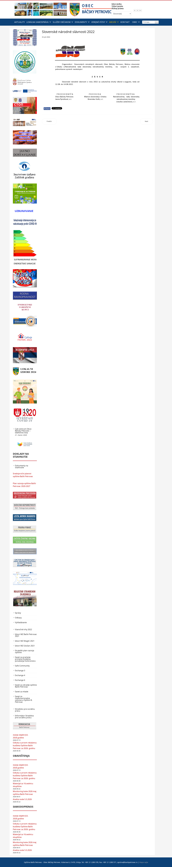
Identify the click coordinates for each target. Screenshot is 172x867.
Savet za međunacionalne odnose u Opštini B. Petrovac (23, 699)
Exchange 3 (20, 670)
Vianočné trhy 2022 (23, 629)
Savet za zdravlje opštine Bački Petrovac (26, 686)
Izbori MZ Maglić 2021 (24, 641)
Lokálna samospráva (37, 22)
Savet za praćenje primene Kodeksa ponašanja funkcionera (25, 659)
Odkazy (18, 617)
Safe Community (22, 666)
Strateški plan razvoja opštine (24, 651)
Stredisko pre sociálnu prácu (25, 710)
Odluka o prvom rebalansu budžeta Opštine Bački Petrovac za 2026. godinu (25, 745)
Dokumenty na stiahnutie (21, 466)
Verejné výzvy (98, 22)
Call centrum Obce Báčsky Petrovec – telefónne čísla (23, 432)
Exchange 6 (20, 680)
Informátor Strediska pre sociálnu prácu (24, 716)
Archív (112, 22)
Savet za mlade (21, 691)
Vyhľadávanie (21, 622)
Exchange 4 (20, 675)
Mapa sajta (143, 862)
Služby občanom (62, 22)
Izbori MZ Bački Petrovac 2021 (26, 635)
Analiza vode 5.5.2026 (22, 799)
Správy (18, 613)
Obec (134, 22)
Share (47, 108)
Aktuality (19, 22)
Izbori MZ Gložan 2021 (25, 646)
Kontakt (125, 22)
